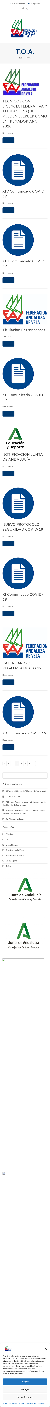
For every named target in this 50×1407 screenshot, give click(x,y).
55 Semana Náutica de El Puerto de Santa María (26, 791)
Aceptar (25, 1381)
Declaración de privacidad (27, 1403)
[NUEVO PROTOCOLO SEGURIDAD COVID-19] (18, 503)
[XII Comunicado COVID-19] (18, 373)
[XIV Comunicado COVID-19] (18, 170)
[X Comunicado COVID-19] (18, 712)
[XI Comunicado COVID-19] (18, 573)
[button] (45, 1348)
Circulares (10, 834)
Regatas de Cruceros (15, 855)
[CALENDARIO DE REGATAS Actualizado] (25, 642)
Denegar (25, 1389)
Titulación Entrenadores (23, 329)
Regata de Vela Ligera (15, 850)
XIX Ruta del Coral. (14, 796)
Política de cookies (10, 1403)
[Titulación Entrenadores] (25, 309)
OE (7, 839)
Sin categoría (11, 860)
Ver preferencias (25, 1397)
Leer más (8, 140)
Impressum (42, 1403)
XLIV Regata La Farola (15, 819)
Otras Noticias (12, 845)
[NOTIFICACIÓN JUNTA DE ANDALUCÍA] (14, 438)
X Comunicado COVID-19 (24, 733)
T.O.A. (8, 866)
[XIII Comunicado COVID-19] (18, 240)
